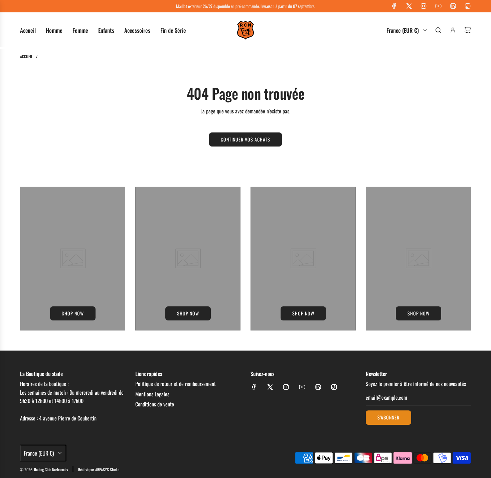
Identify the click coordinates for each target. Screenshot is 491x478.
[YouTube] (438, 6)
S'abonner (388, 417)
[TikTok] (467, 6)
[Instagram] (423, 6)
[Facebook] (394, 6)
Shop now (73, 313)
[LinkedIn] (453, 6)
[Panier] (467, 30)
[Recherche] (438, 30)
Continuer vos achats (245, 139)
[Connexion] (453, 30)
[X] (408, 6)
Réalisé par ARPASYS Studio (98, 469)
